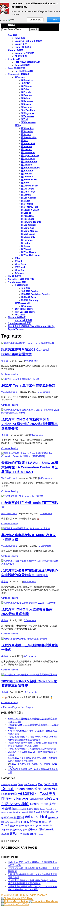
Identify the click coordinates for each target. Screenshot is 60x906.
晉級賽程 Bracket (29, 291)
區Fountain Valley (30, 167)
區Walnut (26, 249)
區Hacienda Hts (29, 179)
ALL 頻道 (12, 35)
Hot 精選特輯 (14, 276)
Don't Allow (35, 19)
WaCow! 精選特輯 (14, 817)
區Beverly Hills (28, 137)
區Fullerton (27, 170)
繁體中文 (11, 25)
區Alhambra (27, 128)
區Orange (26, 213)
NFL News (20, 314)
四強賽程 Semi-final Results (35, 294)
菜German (26, 95)
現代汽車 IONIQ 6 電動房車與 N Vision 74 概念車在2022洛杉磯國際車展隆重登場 (29, 423)
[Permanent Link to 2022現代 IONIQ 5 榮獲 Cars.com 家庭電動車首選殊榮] (30, 674)
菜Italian (25, 98)
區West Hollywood (30, 255)
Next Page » (27, 707)
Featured (26, 793)
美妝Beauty (16, 829)
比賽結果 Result (29, 297)
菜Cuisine (20, 77)
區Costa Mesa (28, 158)
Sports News (33, 809)
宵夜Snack (20, 267)
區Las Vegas (27, 188)
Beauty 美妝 (21, 44)
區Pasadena (27, 216)
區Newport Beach (30, 210)
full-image (20, 798)
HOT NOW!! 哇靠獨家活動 (27, 62)
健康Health (53, 817)
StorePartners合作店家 (19, 323)
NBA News (26, 306)
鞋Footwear (38, 834)
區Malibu (25, 201)
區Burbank (26, 146)
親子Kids (33, 829)
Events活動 (49, 789)
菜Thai (24, 119)
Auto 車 (13, 784)
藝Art (25, 830)
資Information (47, 829)
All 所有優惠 (21, 56)
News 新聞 (20, 38)
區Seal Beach (28, 234)
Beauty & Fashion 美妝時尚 (28, 41)
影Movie (35, 821)
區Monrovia (27, 204)
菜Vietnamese (28, 122)
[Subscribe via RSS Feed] (17, 898)
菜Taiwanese (27, 116)
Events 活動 (14, 59)
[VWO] (11, 20)
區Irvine (25, 182)
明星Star (14, 826)
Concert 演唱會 (22, 65)
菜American (27, 80)
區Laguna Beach (29, 185)
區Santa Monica (29, 231)
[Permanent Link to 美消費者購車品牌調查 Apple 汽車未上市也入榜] (30, 528)
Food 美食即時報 (16, 68)
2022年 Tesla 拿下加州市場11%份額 (28, 385)
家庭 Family (22, 821)
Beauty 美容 (24, 784)
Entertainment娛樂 (27, 789)
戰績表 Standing (29, 300)
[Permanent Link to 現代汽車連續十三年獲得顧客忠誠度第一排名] (30, 638)
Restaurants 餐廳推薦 (19, 74)
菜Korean (26, 104)
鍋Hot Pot (19, 270)
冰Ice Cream (21, 264)
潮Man (21, 826)
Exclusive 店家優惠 (24, 53)
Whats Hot (36, 816)
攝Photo (45, 822)
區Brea (24, 140)
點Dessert (19, 273)
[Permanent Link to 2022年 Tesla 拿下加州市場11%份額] (30, 379)
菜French (26, 92)
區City (18, 125)
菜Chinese (26, 86)
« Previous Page (9, 707)
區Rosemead (27, 219)
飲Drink (18, 261)
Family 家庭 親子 (23, 47)
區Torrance (26, 240)
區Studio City (28, 237)
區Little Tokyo (28, 191)
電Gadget (28, 833)
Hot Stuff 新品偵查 (24, 71)
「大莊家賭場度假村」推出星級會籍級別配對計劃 (32, 749)
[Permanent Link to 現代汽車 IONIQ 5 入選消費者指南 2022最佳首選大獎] (30, 602)
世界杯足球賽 (21, 285)
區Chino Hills (28, 152)
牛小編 (4, 361)
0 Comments (31, 361)
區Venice (25, 246)
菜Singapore (27, 113)
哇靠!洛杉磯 (11, 895)
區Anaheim (27, 131)
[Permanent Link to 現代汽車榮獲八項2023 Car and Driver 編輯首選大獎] (30, 343)
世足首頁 (25, 288)
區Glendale (27, 176)
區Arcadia (26, 134)
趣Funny (16, 833)
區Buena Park (28, 143)
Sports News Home (48, 809)
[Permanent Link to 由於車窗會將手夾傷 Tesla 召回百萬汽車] (30, 496)
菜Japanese (27, 101)
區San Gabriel (28, 225)
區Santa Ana (27, 228)
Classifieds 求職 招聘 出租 (21, 279)
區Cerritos (26, 149)
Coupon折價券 (48, 784)
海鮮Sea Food (28, 110)
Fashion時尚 (9, 793)
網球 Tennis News (24, 309)
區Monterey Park (29, 207)
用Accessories (42, 825)
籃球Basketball (22, 303)
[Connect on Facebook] (43, 901)
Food (37, 794)
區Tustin (25, 243)
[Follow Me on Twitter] (14, 901)
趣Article (5, 834)
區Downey (26, 164)
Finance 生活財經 (17, 317)
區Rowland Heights (31, 222)
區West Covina (28, 252)
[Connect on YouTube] (15, 904)
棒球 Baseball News (25, 312)
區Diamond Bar (29, 161)
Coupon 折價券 (15, 50)
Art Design (5, 785)
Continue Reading (9, 374)
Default (7, 788)
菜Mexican (26, 107)
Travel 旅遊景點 (41, 812)
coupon (33, 784)
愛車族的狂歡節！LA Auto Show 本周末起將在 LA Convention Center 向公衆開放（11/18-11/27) (29, 467)
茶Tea (17, 258)
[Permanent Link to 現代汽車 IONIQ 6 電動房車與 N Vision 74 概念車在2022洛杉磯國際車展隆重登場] (30, 411)
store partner (6, 812)
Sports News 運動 (17, 282)
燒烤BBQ (25, 83)
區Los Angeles (28, 198)
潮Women (29, 825)
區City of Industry (30, 155)
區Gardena (26, 173)
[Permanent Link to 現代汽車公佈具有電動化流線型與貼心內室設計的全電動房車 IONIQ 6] (30, 562)
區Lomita (26, 194)
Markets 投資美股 (23, 320)
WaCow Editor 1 (9, 392)
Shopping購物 (20, 809)
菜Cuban (25, 89)
